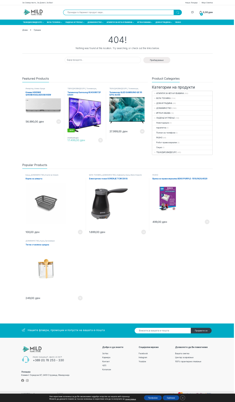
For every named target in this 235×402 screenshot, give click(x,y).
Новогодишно (162, 123)
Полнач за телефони (165, 133)
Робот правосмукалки (166, 142)
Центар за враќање (184, 357)
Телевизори (91, 88)
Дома (24, 30)
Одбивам (171, 398)
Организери (50, 241)
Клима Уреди (39, 88)
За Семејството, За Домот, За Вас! (37, 2)
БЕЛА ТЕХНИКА (53, 22)
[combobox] (118, 12)
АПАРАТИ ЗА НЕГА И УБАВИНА (119, 22)
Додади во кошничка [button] (98, 140)
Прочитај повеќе (56, 121)
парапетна (161, 127)
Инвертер (30, 88)
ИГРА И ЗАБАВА (144, 22)
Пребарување (157, 60)
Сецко (159, 147)
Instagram (143, 357)
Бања (28, 175)
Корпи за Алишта (51, 175)
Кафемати (121, 175)
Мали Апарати (136, 175)
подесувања (130, 399)
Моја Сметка (207, 2)
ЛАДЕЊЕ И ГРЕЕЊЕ (74, 22)
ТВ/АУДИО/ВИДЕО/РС (32, 22)
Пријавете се (201, 330)
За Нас (105, 353)
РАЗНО (178, 22)
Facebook (143, 353)
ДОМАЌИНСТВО (94, 22)
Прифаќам (153, 398)
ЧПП (104, 365)
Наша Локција (191, 2)
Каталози (106, 369)
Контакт (106, 361)
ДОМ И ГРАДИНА (162, 22)
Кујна (128, 175)
